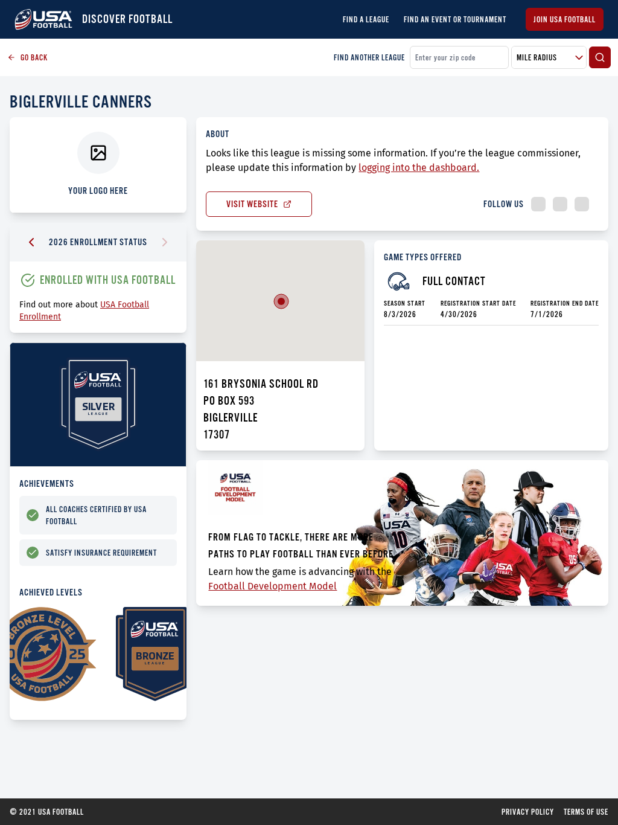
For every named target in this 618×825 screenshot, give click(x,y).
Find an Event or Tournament (455, 19)
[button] (281, 301)
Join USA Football (565, 19)
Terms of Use (586, 811)
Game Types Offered (423, 257)
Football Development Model (272, 586)
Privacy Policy (528, 811)
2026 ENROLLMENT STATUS (98, 242)
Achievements (46, 483)
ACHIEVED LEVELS (51, 592)
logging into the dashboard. (418, 167)
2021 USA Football (47, 812)
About (217, 134)
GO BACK (34, 57)
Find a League (366, 19)
